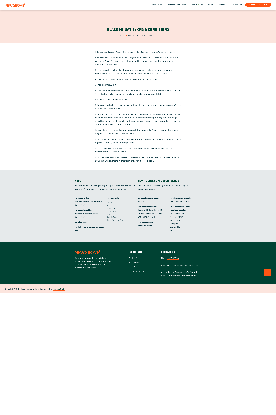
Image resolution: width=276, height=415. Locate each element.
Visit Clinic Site (236, 5)
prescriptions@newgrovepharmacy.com (88, 201)
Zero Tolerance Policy (137, 271)
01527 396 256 (80, 205)
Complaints (111, 208)
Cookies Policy (135, 258)
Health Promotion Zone (115, 220)
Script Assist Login (258, 5)
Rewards (211, 5)
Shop (203, 5)
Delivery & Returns (113, 211)
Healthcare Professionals (177, 5)
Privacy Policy (134, 262)
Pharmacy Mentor (59, 289)
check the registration (161, 185)
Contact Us (222, 5)
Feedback (110, 205)
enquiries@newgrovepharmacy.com (87, 213)
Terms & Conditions (137, 267)
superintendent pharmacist (147, 189)
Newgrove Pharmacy (156, 70)
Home (122, 35)
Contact (109, 214)
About (194, 5)
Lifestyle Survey (112, 217)
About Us (110, 202)
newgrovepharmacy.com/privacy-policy (116, 161)
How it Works (156, 5)
